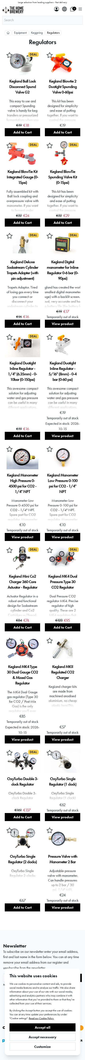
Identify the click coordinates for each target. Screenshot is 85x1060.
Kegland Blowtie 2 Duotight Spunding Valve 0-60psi (63, 87)
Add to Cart (22, 132)
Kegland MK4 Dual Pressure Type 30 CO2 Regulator (62, 582)
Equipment (20, 33)
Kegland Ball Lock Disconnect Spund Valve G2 (22, 87)
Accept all (42, 1027)
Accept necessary (43, 1037)
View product (62, 323)
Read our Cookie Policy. (41, 1018)
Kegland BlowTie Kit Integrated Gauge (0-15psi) (22, 177)
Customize (42, 1046)
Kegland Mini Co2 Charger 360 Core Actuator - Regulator (22, 582)
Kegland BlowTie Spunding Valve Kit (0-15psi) (62, 177)
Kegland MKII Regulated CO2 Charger (62, 672)
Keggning (37, 33)
